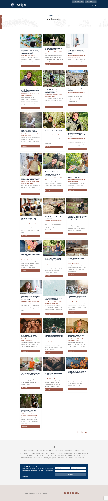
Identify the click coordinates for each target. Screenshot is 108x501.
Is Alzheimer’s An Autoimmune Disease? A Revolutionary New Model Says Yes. (77, 52)
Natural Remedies (28, 95)
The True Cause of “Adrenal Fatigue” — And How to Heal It (53, 374)
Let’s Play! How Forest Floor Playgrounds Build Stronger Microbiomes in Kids (52, 91)
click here (65, 459)
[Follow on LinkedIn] (68, 493)
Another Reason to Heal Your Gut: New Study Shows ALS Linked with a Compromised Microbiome (53, 260)
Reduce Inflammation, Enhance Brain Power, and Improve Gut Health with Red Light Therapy (30, 298)
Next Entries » (82, 432)
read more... (25, 66)
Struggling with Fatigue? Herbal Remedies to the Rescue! (76, 335)
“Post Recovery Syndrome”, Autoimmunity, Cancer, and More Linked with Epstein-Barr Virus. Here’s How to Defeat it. (53, 173)
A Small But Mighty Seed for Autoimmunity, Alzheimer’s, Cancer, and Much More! (30, 52)
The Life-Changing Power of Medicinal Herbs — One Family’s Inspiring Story (30, 374)
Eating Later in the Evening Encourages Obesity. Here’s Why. (29, 131)
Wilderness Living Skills (32, 415)
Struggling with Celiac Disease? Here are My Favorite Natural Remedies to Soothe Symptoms (30, 90)
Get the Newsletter (91, 1)
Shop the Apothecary (78, 1)
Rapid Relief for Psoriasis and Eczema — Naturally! (30, 255)
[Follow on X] (76, 493)
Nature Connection (51, 96)
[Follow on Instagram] (70, 493)
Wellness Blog (90, 5)
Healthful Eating (31, 413)
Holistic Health (28, 135)
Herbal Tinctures (76, 340)
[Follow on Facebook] (65, 493)
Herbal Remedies (31, 55)
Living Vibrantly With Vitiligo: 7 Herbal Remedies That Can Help (29, 335)
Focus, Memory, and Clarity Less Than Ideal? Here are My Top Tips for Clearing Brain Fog (77, 218)
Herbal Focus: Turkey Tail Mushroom (77, 372)
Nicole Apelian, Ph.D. (79, 5)
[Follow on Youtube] (73, 493)
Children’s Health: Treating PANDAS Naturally (53, 131)
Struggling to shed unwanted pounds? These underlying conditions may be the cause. (54, 336)
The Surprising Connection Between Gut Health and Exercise (53, 48)
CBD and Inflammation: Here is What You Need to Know (54, 217)
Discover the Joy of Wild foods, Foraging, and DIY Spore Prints (29, 411)
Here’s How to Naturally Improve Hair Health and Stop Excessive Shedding (30, 178)
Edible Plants (24, 413)
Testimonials (32, 376)
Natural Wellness (28, 224)
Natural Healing (51, 135)
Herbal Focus (24, 55)
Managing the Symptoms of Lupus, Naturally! (76, 89)
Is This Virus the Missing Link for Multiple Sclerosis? (76, 259)
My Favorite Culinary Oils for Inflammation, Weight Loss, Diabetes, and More (30, 220)
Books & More (70, 5)
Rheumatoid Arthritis (53, 303)
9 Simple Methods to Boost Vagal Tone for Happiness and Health (77, 297)
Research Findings (76, 57)
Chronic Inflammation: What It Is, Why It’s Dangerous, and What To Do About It (77, 135)
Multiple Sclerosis (76, 263)
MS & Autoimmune (60, 5)
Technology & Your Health (31, 303)
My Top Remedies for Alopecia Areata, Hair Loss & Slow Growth (77, 176)
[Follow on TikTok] (78, 493)
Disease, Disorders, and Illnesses (51, 51)
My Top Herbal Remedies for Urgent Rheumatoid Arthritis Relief (53, 299)
